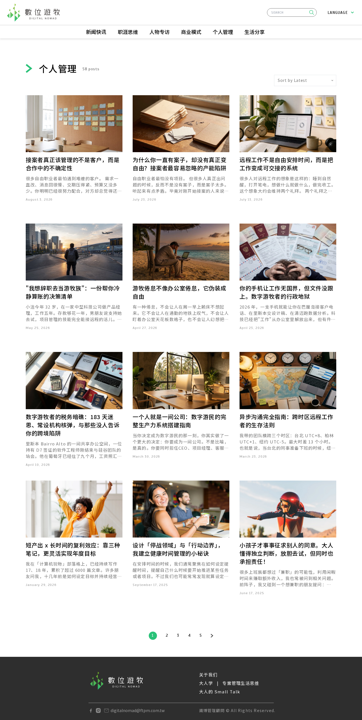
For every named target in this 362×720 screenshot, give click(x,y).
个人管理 (223, 31)
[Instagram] (98, 710)
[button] (311, 12)
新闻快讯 (96, 31)
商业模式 (191, 31)
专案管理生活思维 (240, 683)
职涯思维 (128, 31)
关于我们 (208, 674)
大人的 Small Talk (219, 691)
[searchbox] (292, 12)
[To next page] (212, 636)
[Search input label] (292, 11)
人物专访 (159, 31)
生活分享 (254, 31)
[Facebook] (91, 710)
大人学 (206, 683)
